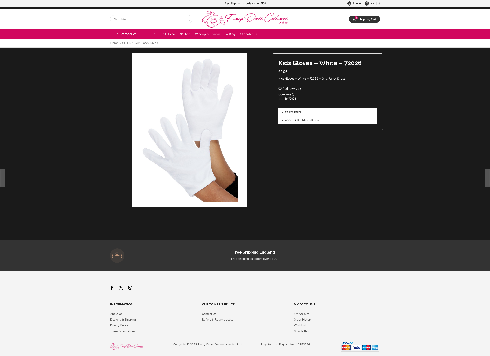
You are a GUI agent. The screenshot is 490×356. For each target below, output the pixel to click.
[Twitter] (121, 288)
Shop (187, 34)
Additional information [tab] (302, 120)
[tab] (327, 112)
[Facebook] (112, 288)
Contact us (250, 34)
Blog (232, 34)
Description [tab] (293, 112)
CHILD (126, 43)
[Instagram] (130, 288)
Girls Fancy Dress (146, 43)
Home (171, 34)
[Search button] (188, 19)
